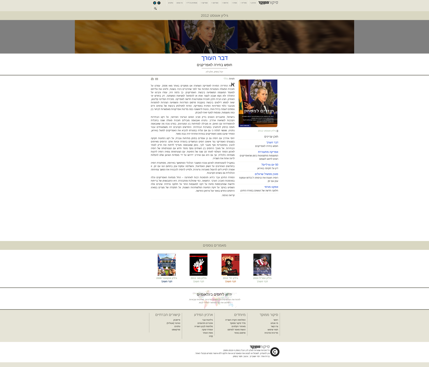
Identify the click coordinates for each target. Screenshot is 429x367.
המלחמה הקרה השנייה (235, 320)
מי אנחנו (180, 3)
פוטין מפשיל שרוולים (266, 174)
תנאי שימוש (273, 329)
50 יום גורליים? (269, 164)
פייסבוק (159, 2)
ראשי (275, 320)
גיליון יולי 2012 (230, 278)
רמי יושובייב (255, 356)
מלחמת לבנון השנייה (203, 326)
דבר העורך (272, 142)
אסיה (235, 3)
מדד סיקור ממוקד (238, 323)
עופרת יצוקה (207, 329)
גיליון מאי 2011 (198, 278)
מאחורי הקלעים (239, 326)
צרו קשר (274, 326)
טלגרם (170, 3)
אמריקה (215, 3)
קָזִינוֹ (211, 336)
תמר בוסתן (237, 356)
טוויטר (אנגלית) (173, 323)
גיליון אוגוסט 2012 (214, 16)
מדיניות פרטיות (271, 333)
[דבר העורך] (262, 264)
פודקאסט (176, 329)
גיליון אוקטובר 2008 (166, 278)
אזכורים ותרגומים (205, 323)
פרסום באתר (240, 333)
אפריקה (205, 3)
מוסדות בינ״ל (192, 3)
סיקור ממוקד (268, 3)
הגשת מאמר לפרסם (237, 329)
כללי (226, 78)
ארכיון (253, 3)
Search (155, 8)
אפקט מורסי (271, 186)
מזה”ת (244, 3)
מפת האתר (208, 333)
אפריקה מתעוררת (268, 151)
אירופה (225, 3)
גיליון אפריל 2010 (262, 278)
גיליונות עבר (207, 320)
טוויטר (154, 2)
